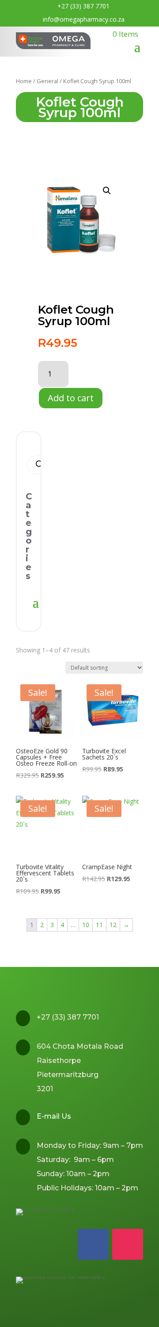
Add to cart (71, 398)
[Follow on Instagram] (127, 1244)
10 (85, 924)
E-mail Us (54, 1116)
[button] (107, 191)
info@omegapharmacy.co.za (84, 19)
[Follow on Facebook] (93, 1244)
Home (24, 81)
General (47, 81)
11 (99, 924)
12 (113, 924)
